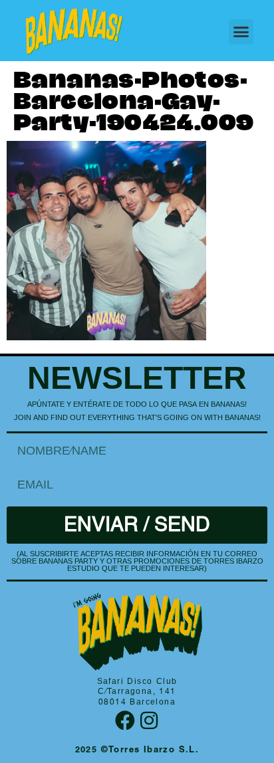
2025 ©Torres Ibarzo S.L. (137, 750)
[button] (241, 32)
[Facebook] (125, 720)
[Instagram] (149, 720)
